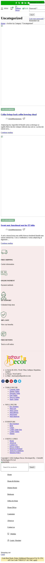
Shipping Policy (15, 453)
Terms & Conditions (17, 451)
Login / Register (15, 540)
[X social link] (19, 3)
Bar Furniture (14, 424)
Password (33, 8)
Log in (32, 14)
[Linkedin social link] (25, 3)
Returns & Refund (16, 449)
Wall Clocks (14, 410)
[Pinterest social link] (22, 3)
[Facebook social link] (16, 3)
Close (3, 554)
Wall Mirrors (14, 412)
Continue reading (7, 132)
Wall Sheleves (14, 416)
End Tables (13, 395)
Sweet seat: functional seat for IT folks (18, 225)
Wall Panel (13, 414)
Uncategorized (8, 109)
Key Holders (14, 407)
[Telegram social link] (28, 3)
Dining (12, 433)
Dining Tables (14, 391)
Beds (11, 426)
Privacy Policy (15, 447)
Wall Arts (13, 408)
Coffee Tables (14, 432)
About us (13, 443)
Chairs (12, 428)
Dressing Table (15, 393)
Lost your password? (36, 19)
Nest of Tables (15, 397)
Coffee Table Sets (16, 430)
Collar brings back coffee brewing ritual (19, 114)
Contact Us (13, 445)
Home (3, 23)
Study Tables (14, 399)
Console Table (15, 389)
